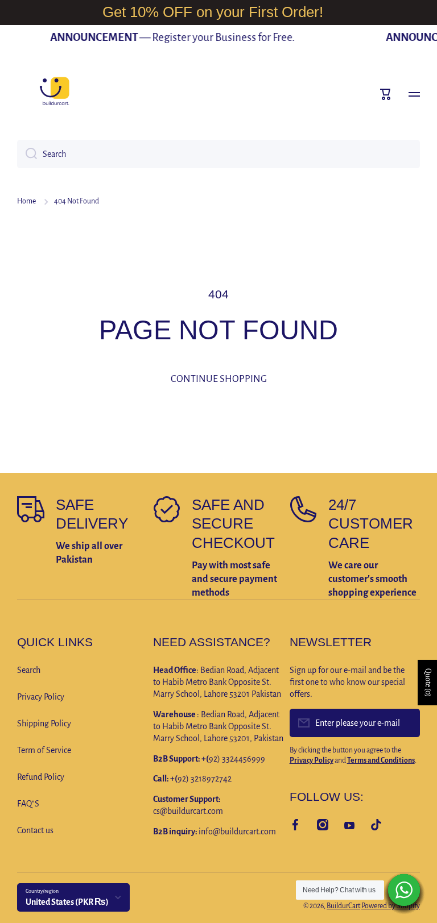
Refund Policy (40, 776)
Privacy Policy (40, 696)
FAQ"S (28, 803)
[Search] (27, 154)
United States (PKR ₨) (67, 902)
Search (28, 670)
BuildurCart (343, 906)
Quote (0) (428, 682)
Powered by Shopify (390, 906)
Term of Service (44, 750)
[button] (385, 94)
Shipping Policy (44, 723)
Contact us (35, 830)
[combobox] (218, 154)
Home (26, 201)
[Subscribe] (405, 723)
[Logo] (54, 94)
